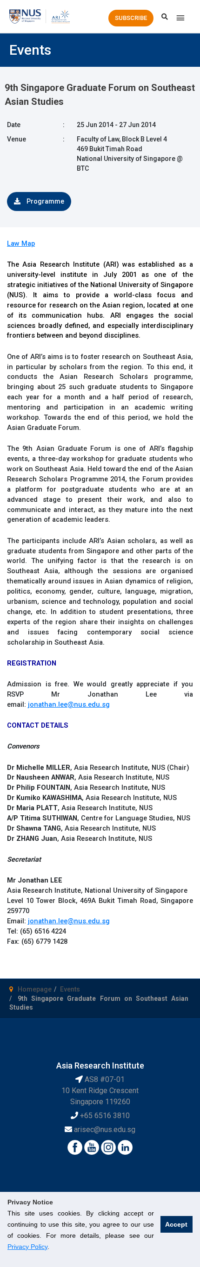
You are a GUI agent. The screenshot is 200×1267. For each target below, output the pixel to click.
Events (70, 989)
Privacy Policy (27, 1246)
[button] (130, 18)
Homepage (35, 989)
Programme (44, 201)
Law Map (21, 243)
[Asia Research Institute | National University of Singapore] (60, 16)
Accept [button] (176, 1224)
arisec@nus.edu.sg (104, 1129)
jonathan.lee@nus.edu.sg (69, 704)
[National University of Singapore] (25, 16)
